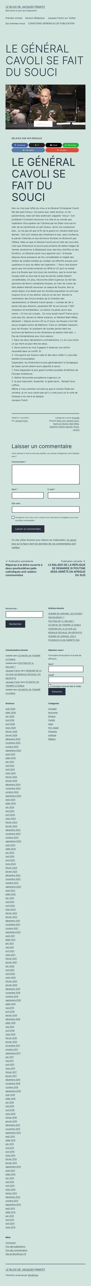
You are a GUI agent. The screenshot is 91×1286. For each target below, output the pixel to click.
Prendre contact (14, 18)
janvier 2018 (11, 1042)
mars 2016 (10, 1114)
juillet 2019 (10, 1004)
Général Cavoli (73, 421)
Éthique (51, 716)
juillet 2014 (11, 1174)
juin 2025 (10, 762)
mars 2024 (11, 818)
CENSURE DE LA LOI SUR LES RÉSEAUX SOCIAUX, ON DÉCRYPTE (24, 674)
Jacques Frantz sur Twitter (62, 18)
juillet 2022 (11, 894)
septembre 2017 (13, 1053)
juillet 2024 (11, 803)
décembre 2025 (13, 739)
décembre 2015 (13, 1125)
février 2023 (11, 868)
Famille (51, 720)
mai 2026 (10, 720)
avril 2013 (10, 1223)
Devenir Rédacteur (35, 18)
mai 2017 (10, 1061)
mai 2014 (10, 1182)
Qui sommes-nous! (15, 23)
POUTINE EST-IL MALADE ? (61, 621)
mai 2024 (10, 811)
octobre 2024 (12, 792)
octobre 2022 (12, 883)
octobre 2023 (12, 837)
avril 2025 (10, 769)
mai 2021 (10, 947)
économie (52, 712)
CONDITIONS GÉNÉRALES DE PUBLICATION (51, 23)
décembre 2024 (13, 784)
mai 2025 (10, 765)
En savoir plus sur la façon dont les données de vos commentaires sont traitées (44, 544)
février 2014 (11, 1193)
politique (52, 735)
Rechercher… (12, 608)
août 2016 (10, 1095)
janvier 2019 (11, 1015)
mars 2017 (10, 1068)
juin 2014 (10, 1178)
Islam (50, 724)
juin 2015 (10, 1144)
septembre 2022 (13, 887)
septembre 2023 (13, 841)
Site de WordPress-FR (16, 1254)
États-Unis (61, 421)
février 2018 (11, 1038)
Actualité (75, 418)
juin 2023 (10, 853)
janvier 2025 (11, 781)
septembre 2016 (13, 1091)
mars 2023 (11, 864)
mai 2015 (10, 1148)
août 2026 (10, 709)
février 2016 (11, 1117)
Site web (16, 503)
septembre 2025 (13, 750)
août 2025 (10, 754)
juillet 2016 (10, 1098)
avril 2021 (10, 951)
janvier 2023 (11, 871)
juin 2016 (10, 1102)
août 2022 (10, 890)
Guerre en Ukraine (60, 424)
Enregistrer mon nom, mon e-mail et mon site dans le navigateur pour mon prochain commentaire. (46, 519)
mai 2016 (10, 1106)
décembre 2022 (13, 875)
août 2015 (10, 1136)
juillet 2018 (10, 1023)
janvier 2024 (11, 826)
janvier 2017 (11, 1076)
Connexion (11, 1243)
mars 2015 (10, 1155)
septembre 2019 (13, 1000)
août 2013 (10, 1208)
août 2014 (10, 1170)
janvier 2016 (11, 1121)
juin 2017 (10, 1057)
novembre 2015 (13, 1129)
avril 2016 (10, 1110)
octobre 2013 (12, 1201)
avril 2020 (10, 974)
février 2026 (11, 731)
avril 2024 (10, 815)
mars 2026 (11, 728)
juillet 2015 (10, 1140)
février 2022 (11, 913)
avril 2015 (10, 1152)
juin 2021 (10, 943)
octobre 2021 (12, 928)
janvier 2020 (11, 985)
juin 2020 (10, 966)
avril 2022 (10, 906)
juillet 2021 (10, 940)
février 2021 (11, 958)
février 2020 (11, 981)
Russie (76, 427)
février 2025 (11, 777)
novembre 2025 (13, 743)
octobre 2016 (12, 1087)
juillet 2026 (11, 712)
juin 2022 (10, 898)
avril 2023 (10, 860)
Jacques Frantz (21, 421)
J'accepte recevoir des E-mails (66, 686)
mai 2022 (10, 902)
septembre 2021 (13, 932)
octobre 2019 (12, 996)
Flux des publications (15, 1246)
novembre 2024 (13, 788)
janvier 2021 (11, 962)
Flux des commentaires (16, 1250)
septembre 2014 (13, 1167)
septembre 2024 (13, 796)
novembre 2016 (13, 1083)
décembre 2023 (13, 830)
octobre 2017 (12, 1049)
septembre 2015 (13, 1133)
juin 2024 (10, 807)
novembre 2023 (13, 834)
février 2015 (11, 1159)
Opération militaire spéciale (61, 427)
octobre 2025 (12, 747)
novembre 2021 (13, 924)
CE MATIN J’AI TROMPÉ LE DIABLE (64, 625)
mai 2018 (10, 1027)
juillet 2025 (11, 758)
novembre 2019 (13, 993)
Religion (52, 739)
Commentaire (19, 462)
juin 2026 (10, 716)
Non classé (53, 728)
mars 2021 (10, 955)
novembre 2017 (13, 1045)
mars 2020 (11, 977)
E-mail (51, 489)
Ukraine (76, 430)
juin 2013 (10, 1216)
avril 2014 (10, 1185)
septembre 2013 (13, 1204)
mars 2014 (10, 1189)
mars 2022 (11, 909)
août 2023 (10, 845)
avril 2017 (10, 1064)
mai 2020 (10, 970)
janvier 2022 (11, 917)
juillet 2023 (11, 849)
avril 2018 (10, 1030)
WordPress (33, 1275)
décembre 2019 (13, 989)
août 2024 (10, 799)
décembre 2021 (13, 921)
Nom (15, 489)
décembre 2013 (13, 1197)
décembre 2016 (13, 1080)
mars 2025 (11, 773)
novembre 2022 (13, 879)
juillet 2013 (10, 1212)
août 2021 (10, 936)
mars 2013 (10, 1227)
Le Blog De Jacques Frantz (25, 7)
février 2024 (11, 822)
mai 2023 (10, 856)
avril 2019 (10, 1011)
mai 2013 (10, 1220)
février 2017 (11, 1072)
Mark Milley (74, 424)
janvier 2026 (11, 735)
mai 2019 (10, 1008)
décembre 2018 (13, 1019)
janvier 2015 (11, 1163)
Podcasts (52, 731)
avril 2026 (10, 724)
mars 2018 (10, 1034)
